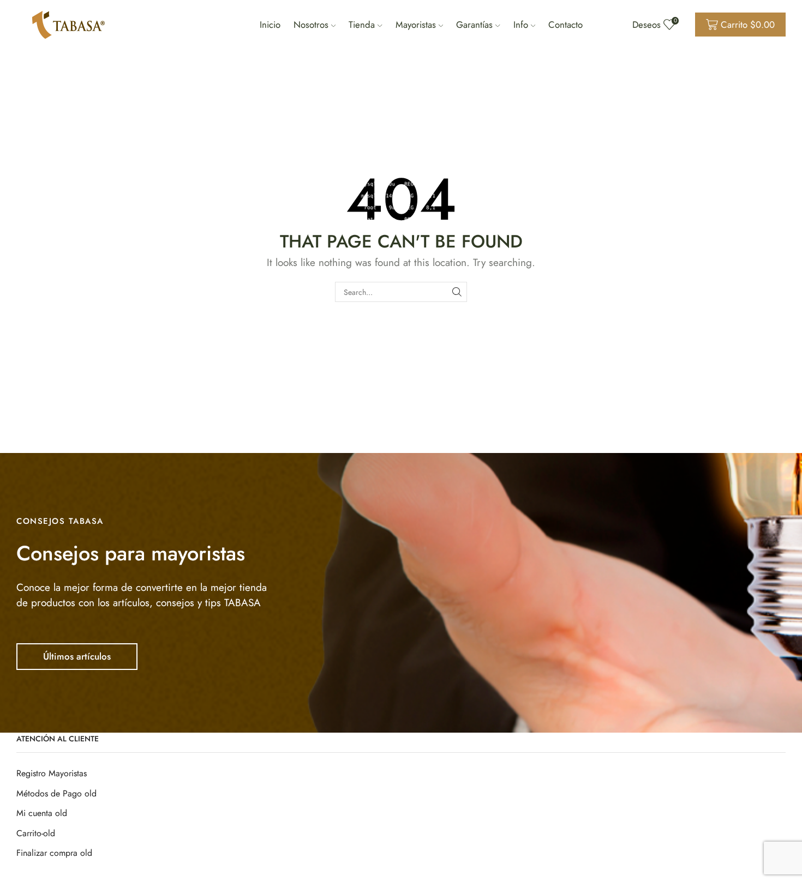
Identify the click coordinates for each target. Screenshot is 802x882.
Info (520, 24)
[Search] (457, 292)
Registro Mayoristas (51, 773)
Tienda (362, 24)
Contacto (565, 24)
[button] (76, 656)
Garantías (474, 24)
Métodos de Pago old (56, 793)
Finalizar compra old (54, 853)
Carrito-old (35, 833)
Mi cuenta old (41, 813)
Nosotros (311, 24)
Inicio (270, 24)
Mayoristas (416, 24)
